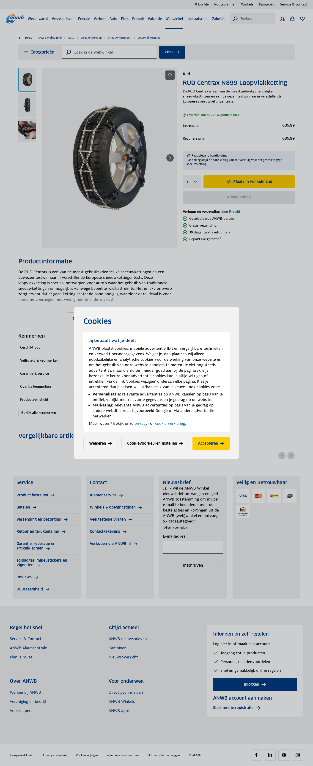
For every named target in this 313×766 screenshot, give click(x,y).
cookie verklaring (170, 423)
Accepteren (208, 443)
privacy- (142, 423)
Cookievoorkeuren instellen (152, 443)
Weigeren (97, 443)
